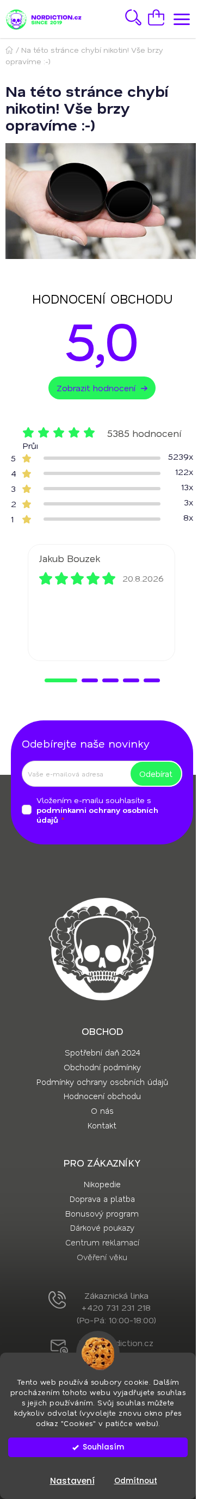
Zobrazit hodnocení (96, 387)
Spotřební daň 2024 (102, 1052)
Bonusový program (102, 1213)
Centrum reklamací (102, 1242)
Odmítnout (135, 1481)
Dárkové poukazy (102, 1227)
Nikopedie (102, 1184)
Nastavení (72, 1480)
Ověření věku (102, 1256)
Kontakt (102, 1125)
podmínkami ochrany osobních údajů (97, 815)
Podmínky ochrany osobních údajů (102, 1081)
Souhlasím (103, 1447)
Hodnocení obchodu (102, 1095)
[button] (61, 680)
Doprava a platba (102, 1198)
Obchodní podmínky (102, 1067)
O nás (102, 1110)
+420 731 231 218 (116, 1307)
